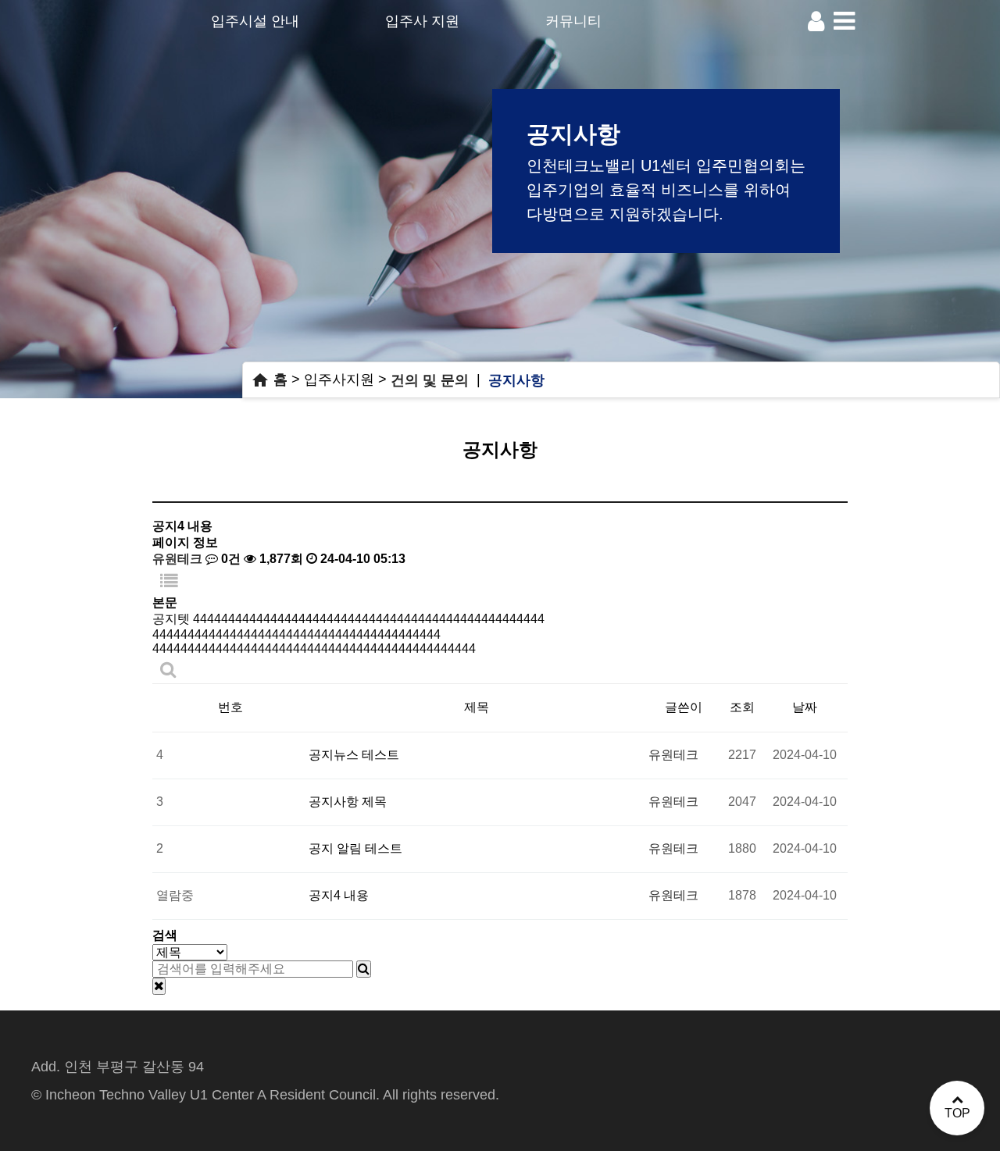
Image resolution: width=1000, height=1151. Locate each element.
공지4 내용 (339, 895)
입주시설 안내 (255, 21)
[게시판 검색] (168, 669)
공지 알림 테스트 (355, 848)
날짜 (804, 707)
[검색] (363, 969)
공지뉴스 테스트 (354, 754)
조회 (742, 707)
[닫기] (159, 986)
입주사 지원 (422, 21)
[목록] (168, 581)
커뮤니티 (573, 21)
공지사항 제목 (348, 801)
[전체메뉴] (843, 21)
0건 (229, 558)
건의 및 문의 (430, 379)
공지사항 (516, 379)
